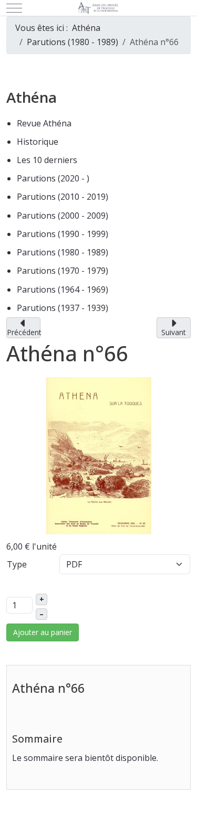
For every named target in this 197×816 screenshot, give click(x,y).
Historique (37, 141)
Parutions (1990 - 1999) (62, 234)
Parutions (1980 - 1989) (62, 252)
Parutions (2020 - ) (53, 178)
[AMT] (98, 8)
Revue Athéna (44, 123)
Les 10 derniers (47, 160)
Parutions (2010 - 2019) (62, 196)
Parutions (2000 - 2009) (62, 215)
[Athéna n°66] (98, 454)
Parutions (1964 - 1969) (62, 289)
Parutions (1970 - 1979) (62, 270)
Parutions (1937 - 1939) (62, 308)
